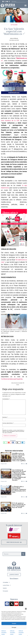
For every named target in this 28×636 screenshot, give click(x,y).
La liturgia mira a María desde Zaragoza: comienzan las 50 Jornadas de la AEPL (19, 489)
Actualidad (14, 24)
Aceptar (14, 623)
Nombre (5, 417)
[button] (26, 608)
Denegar (14, 627)
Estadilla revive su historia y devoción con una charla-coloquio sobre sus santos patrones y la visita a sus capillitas (19, 456)
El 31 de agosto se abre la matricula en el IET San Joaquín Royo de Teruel (18, 505)
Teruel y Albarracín (6, 470)
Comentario (6, 398)
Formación (5, 591)
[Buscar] (23, 554)
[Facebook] (3, 1)
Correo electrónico (8, 423)
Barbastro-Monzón (5, 453)
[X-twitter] (5, 1)
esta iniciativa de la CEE (10, 120)
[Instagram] (9, 1)
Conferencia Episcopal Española (11, 379)
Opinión (5, 588)
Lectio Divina (6, 585)
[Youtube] (7, 1)
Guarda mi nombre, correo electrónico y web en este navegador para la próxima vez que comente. (13, 431)
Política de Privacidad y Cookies (3, 632)
